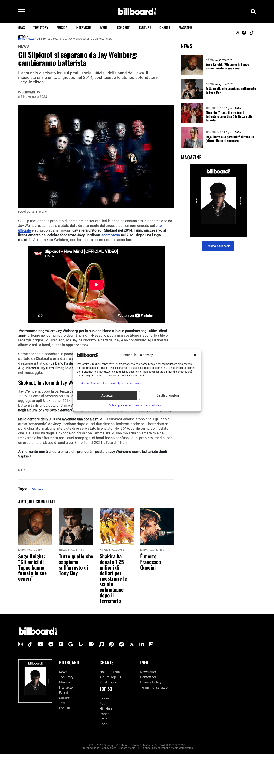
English (64, 708)
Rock (103, 724)
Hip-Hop (106, 709)
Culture (145, 27)
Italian (104, 698)
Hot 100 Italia (110, 672)
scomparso (110, 235)
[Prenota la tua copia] (218, 200)
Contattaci (148, 677)
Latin (103, 719)
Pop (103, 704)
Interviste (83, 27)
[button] (195, 355)
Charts (164, 27)
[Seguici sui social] (236, 32)
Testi (62, 703)
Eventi (103, 27)
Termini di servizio (154, 687)
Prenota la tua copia (218, 246)
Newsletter (148, 672)
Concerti (123, 27)
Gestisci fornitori (90, 383)
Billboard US (30, 92)
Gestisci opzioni (168, 395)
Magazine (185, 27)
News (21, 27)
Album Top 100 (111, 677)
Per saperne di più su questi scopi (121, 383)
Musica (62, 27)
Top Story (40, 27)
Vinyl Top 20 (109, 682)
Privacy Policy (150, 682)
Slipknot (38, 489)
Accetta (107, 395)
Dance (104, 714)
